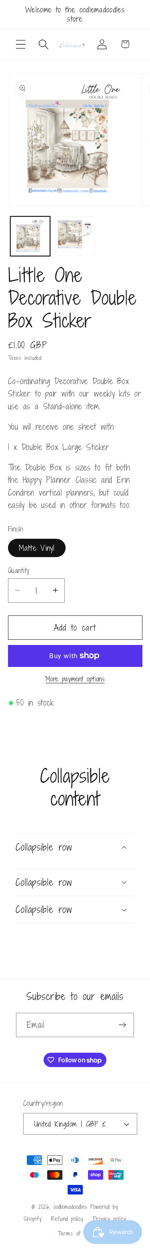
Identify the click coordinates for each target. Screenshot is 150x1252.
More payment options (75, 679)
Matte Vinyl (37, 547)
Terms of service (80, 1233)
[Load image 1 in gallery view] (30, 236)
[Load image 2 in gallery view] (75, 236)
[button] (20, 44)
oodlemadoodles (71, 1206)
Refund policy (67, 1218)
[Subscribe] (122, 1025)
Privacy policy (109, 1218)
